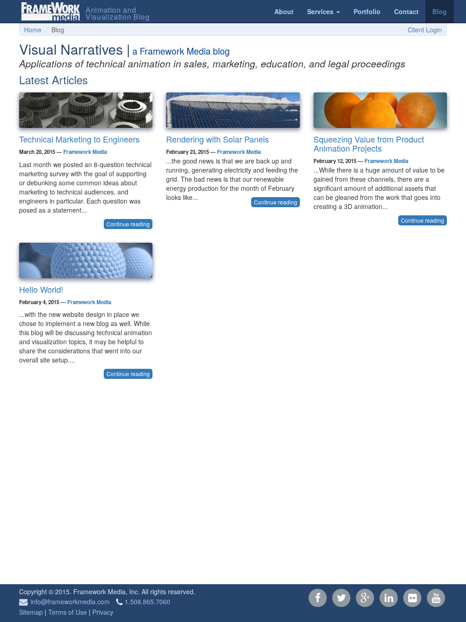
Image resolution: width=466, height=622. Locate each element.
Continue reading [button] (128, 224)
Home (32, 29)
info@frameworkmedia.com (70, 601)
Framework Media (85, 152)
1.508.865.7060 (147, 601)
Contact (406, 11)
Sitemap (31, 612)
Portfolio (367, 11)
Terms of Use (67, 612)
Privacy (102, 612)
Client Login (425, 29)
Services (321, 11)
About (284, 11)
